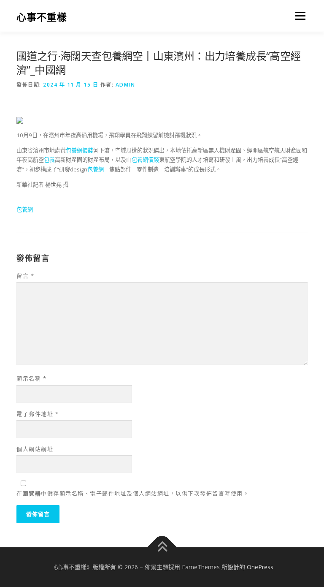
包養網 (95, 169)
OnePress (260, 567)
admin (125, 84)
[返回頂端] (162, 548)
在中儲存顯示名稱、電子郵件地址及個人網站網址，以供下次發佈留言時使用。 (132, 493)
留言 (25, 276)
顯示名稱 (31, 378)
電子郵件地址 (37, 414)
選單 (298, 15)
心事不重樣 (41, 16)
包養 (49, 159)
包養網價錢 (79, 150)
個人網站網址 (34, 449)
